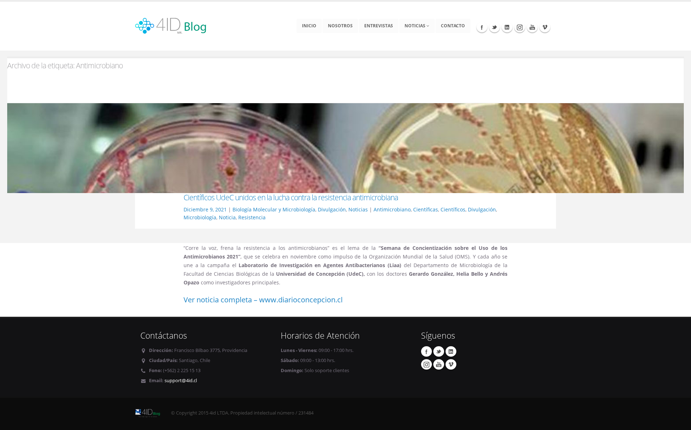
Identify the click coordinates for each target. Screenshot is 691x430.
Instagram (519, 27)
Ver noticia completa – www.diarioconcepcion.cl (263, 300)
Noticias (415, 26)
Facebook (482, 27)
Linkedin (507, 27)
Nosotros (340, 26)
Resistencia (252, 217)
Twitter (494, 27)
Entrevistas (378, 26)
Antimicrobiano (392, 209)
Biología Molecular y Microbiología (273, 209)
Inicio (309, 26)
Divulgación (332, 209)
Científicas (425, 209)
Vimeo (544, 27)
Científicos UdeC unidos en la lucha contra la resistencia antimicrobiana (291, 197)
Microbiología (200, 217)
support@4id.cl (180, 381)
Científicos (453, 209)
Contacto (453, 26)
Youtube (532, 27)
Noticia (227, 217)
